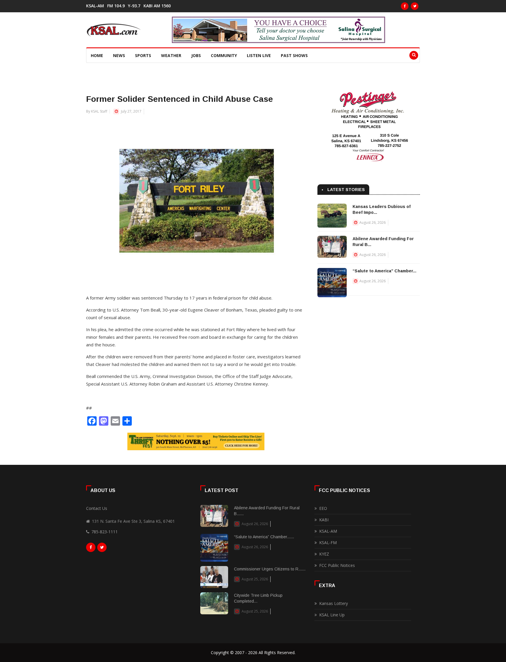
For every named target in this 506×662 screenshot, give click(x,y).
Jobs (196, 55)
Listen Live (259, 55)
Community (224, 55)
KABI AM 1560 (157, 6)
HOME (97, 55)
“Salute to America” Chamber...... (264, 536)
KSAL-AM (95, 6)
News (119, 55)
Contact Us (96, 508)
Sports (143, 55)
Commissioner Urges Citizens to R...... (269, 569)
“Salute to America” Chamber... (384, 271)
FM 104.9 (116, 6)
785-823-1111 (104, 531)
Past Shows (294, 55)
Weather (171, 55)
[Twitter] (414, 6)
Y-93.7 (134, 6)
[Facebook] (404, 6)
